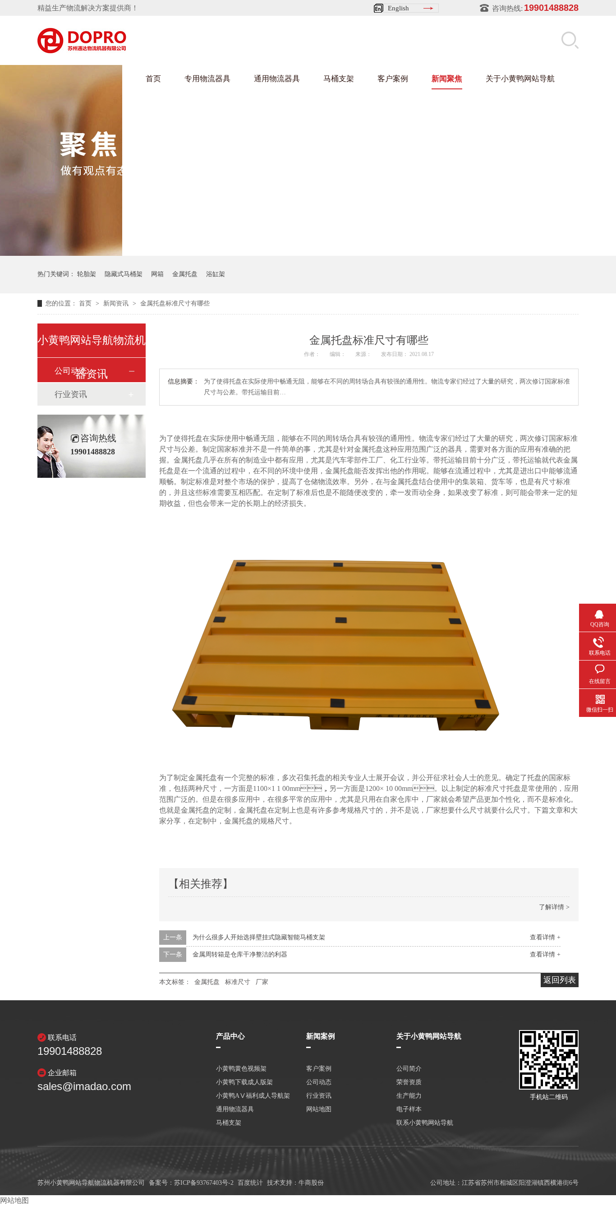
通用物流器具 (277, 78)
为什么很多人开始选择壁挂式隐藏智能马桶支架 (259, 937)
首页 (153, 78)
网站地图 (318, 1109)
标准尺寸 (237, 982)
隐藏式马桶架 (124, 274)
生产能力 (409, 1096)
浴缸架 (215, 274)
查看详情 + (545, 937)
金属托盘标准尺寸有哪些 (175, 303)
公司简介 (409, 1069)
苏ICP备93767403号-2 (204, 1182)
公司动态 (318, 1082)
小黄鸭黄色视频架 (241, 1069)
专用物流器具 (207, 78)
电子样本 (409, 1109)
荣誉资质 (409, 1082)
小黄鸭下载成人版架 (244, 1082)
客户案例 (392, 78)
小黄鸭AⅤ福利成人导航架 (253, 1096)
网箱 (157, 274)
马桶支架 (338, 78)
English (398, 8)
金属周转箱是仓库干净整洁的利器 (240, 954)
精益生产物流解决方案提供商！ (87, 8)
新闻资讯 (116, 303)
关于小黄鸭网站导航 (520, 78)
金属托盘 (185, 274)
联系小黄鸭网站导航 (424, 1123)
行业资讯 (71, 394)
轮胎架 (86, 274)
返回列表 (559, 979)
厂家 (262, 982)
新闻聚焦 (447, 78)
